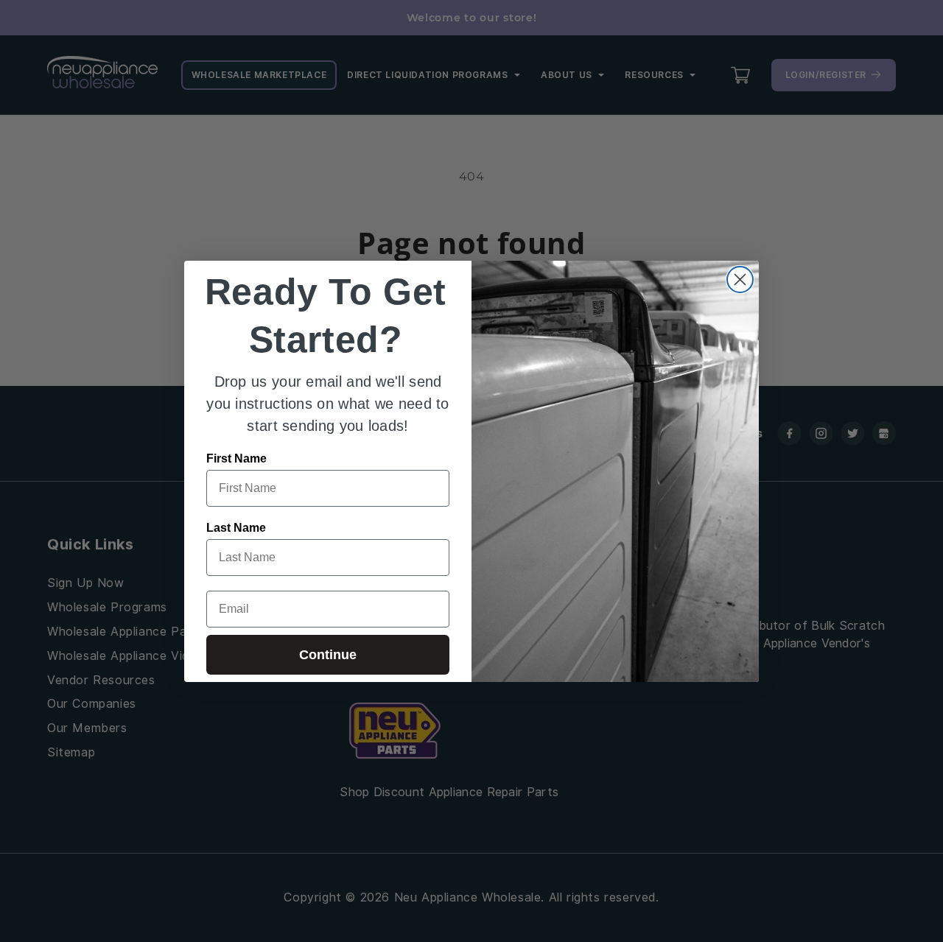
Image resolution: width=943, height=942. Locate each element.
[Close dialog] (740, 279)
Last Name (236, 527)
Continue (328, 654)
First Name (236, 458)
